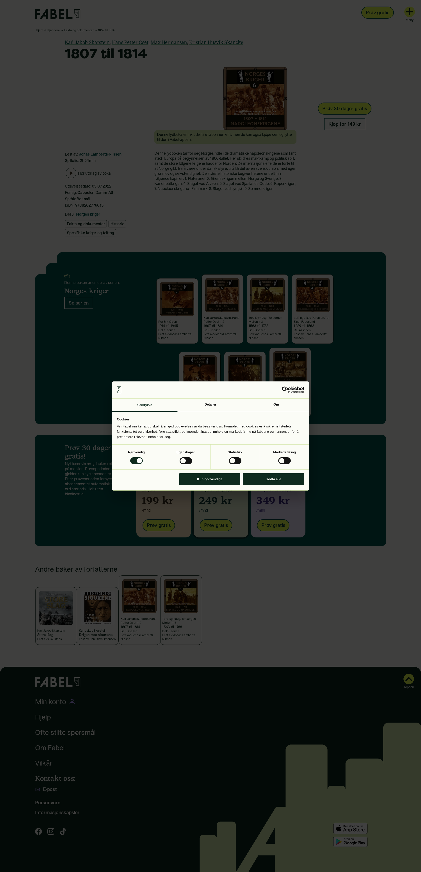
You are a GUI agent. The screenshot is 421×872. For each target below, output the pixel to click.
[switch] (186, 460)
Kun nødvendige (209, 479)
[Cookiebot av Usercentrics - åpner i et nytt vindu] (285, 389)
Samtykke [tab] (144, 405)
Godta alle (273, 479)
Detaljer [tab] (211, 404)
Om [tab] (276, 404)
